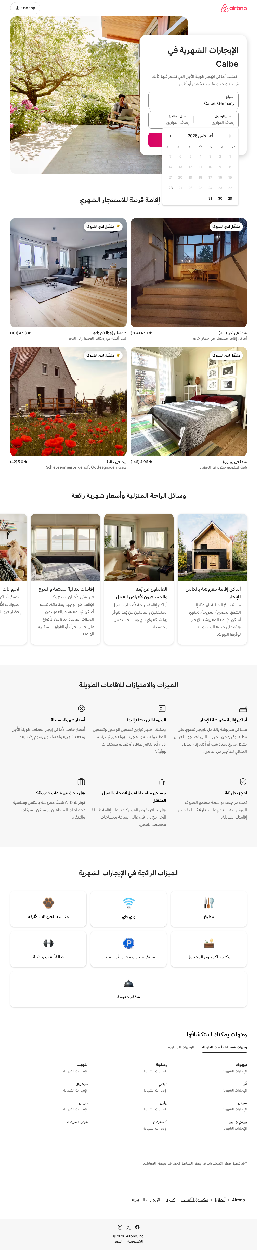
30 (220, 198)
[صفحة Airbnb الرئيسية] (234, 8)
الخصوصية (135, 1241)
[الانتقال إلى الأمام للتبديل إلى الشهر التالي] (171, 136)
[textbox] (216, 123)
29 (230, 198)
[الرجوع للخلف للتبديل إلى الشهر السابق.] (229, 136)
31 (210, 198)
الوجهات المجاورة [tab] (181, 1047)
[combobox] (193, 103)
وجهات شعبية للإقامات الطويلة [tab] (224, 1047)
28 (170, 188)
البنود (118, 1241)
